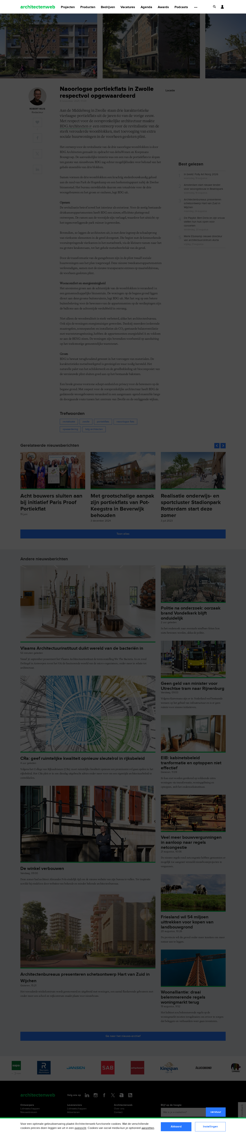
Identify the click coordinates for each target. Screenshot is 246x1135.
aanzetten (148, 1128)
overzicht (80, 1128)
